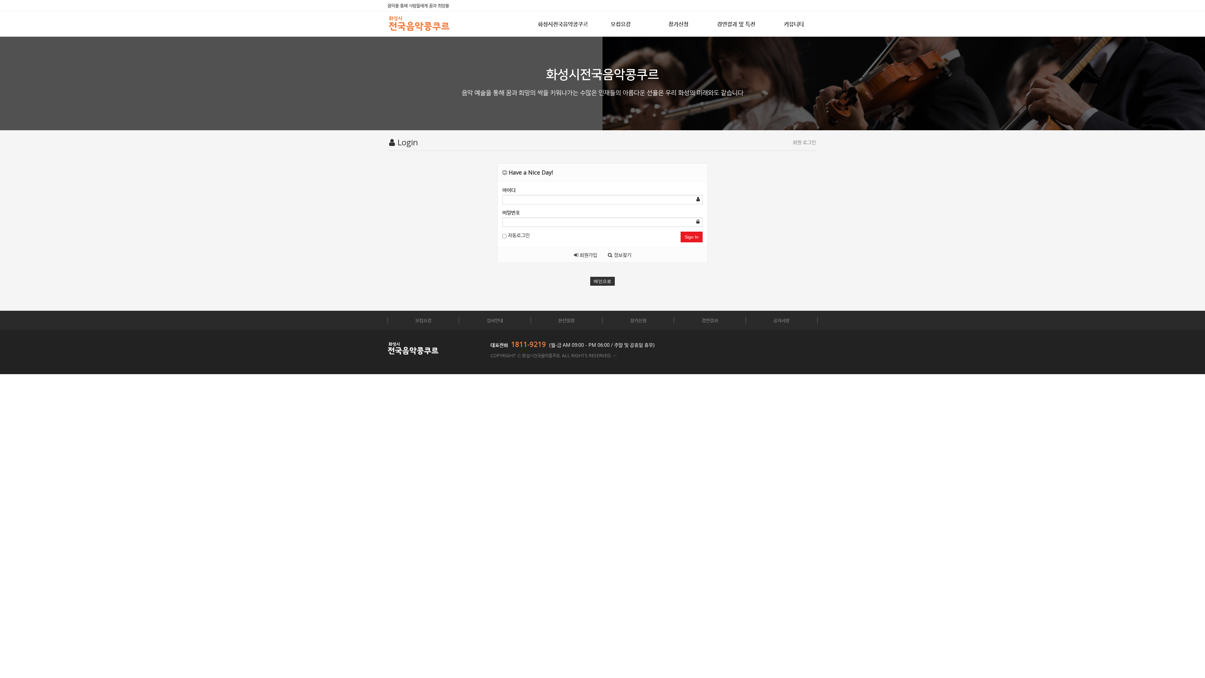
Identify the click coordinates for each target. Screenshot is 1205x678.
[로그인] (615, 355)
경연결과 (710, 320)
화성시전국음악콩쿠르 (563, 24)
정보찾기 (622, 254)
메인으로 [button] (602, 281)
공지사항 (781, 320)
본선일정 (566, 320)
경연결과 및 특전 (736, 24)
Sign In (692, 236)
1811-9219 (528, 344)
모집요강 (621, 24)
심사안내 (495, 320)
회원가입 (587, 254)
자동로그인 (518, 235)
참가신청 (678, 24)
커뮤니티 (794, 24)
